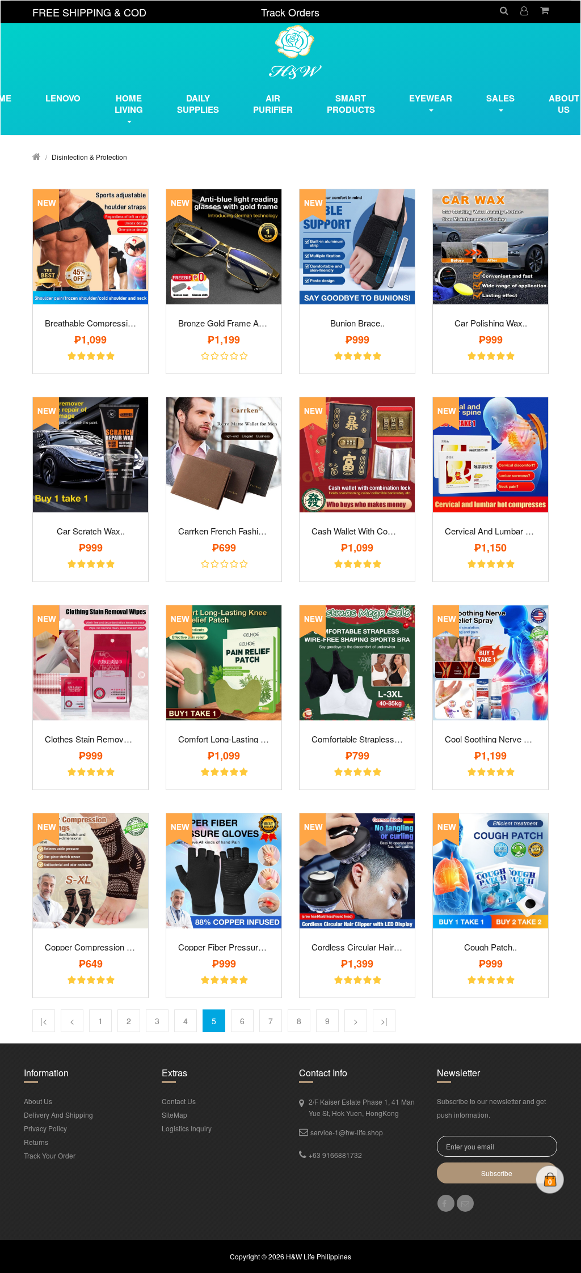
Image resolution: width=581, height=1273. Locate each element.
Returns (36, 1142)
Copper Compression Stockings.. (90, 947)
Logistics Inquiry (187, 1128)
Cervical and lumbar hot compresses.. (490, 531)
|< (43, 1020)
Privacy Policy (45, 1128)
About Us (38, 1101)
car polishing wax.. (490, 323)
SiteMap (174, 1114)
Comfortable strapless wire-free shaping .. (357, 739)
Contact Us (179, 1101)
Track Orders (290, 12)
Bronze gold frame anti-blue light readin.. (224, 323)
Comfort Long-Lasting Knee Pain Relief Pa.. (224, 739)
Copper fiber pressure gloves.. (224, 947)
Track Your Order (49, 1155)
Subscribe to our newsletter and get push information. (491, 1107)
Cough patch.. (490, 947)
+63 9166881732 (335, 1155)
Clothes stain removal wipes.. (90, 739)
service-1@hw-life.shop (346, 1132)
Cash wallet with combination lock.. (357, 531)
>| (384, 1020)
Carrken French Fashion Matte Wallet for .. (224, 531)
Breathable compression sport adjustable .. (90, 323)
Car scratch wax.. (91, 531)
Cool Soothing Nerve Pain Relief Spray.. (490, 739)
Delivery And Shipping (58, 1114)
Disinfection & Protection (89, 157)
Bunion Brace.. (357, 323)
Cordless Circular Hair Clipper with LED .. (357, 947)
